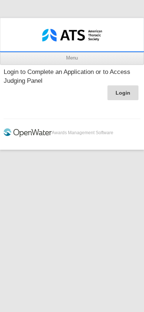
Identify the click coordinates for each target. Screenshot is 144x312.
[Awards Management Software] (28, 135)
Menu (72, 58)
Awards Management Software (82, 132)
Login (123, 93)
